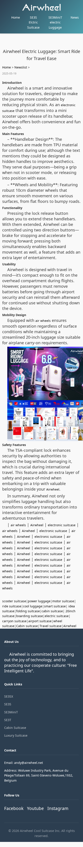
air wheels (43, 321)
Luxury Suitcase (15, 735)
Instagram (57, 808)
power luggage (39, 601)
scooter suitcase (14, 601)
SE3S (7, 704)
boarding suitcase (29, 616)
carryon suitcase (14, 621)
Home (15, 17)
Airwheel (52, 489)
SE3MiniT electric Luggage (55, 22)
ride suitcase (11, 606)
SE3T (7, 720)
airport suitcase (40, 621)
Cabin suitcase (27, 626)
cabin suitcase (52, 611)
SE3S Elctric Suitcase (33, 22)
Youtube (35, 808)
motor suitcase (63, 601)
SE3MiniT (11, 712)
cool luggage (32, 606)
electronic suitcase (61, 525)
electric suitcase (57, 616)
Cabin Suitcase (15, 728)
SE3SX (8, 696)
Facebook (13, 808)
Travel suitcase (51, 626)
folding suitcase (28, 611)
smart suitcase (55, 606)
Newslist (20, 67)
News (75, 17)
